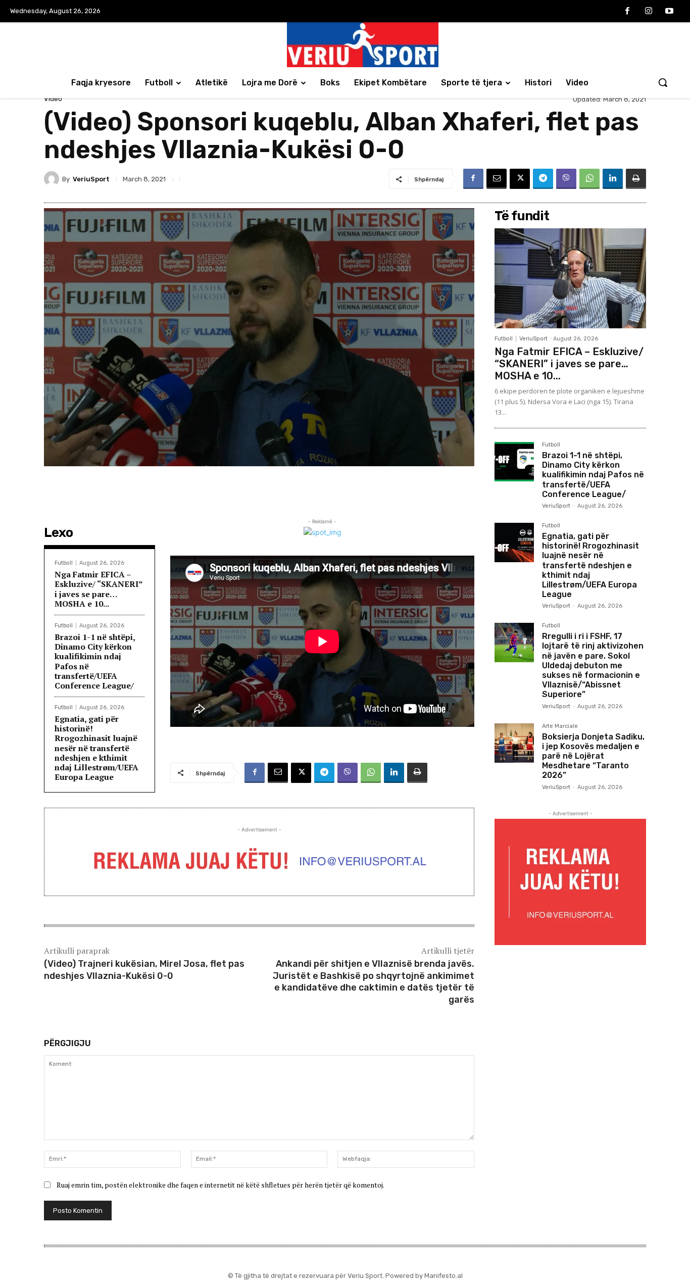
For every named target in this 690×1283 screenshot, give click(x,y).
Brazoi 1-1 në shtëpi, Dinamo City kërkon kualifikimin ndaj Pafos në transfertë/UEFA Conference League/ (95, 661)
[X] (520, 179)
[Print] (636, 179)
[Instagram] (648, 11)
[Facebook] (627, 11)
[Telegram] (543, 179)
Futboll (64, 563)
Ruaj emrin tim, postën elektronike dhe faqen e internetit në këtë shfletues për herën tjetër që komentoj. (220, 1185)
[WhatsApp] (589, 179)
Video (53, 98)
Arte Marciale (560, 726)
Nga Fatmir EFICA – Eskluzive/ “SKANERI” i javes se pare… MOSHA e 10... (99, 589)
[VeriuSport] (53, 178)
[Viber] (566, 179)
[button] (663, 82)
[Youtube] (669, 11)
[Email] (496, 179)
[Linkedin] (613, 179)
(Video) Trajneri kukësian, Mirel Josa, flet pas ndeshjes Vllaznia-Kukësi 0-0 (144, 969)
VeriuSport (91, 179)
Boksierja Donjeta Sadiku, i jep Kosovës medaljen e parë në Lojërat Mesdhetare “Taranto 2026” (593, 756)
